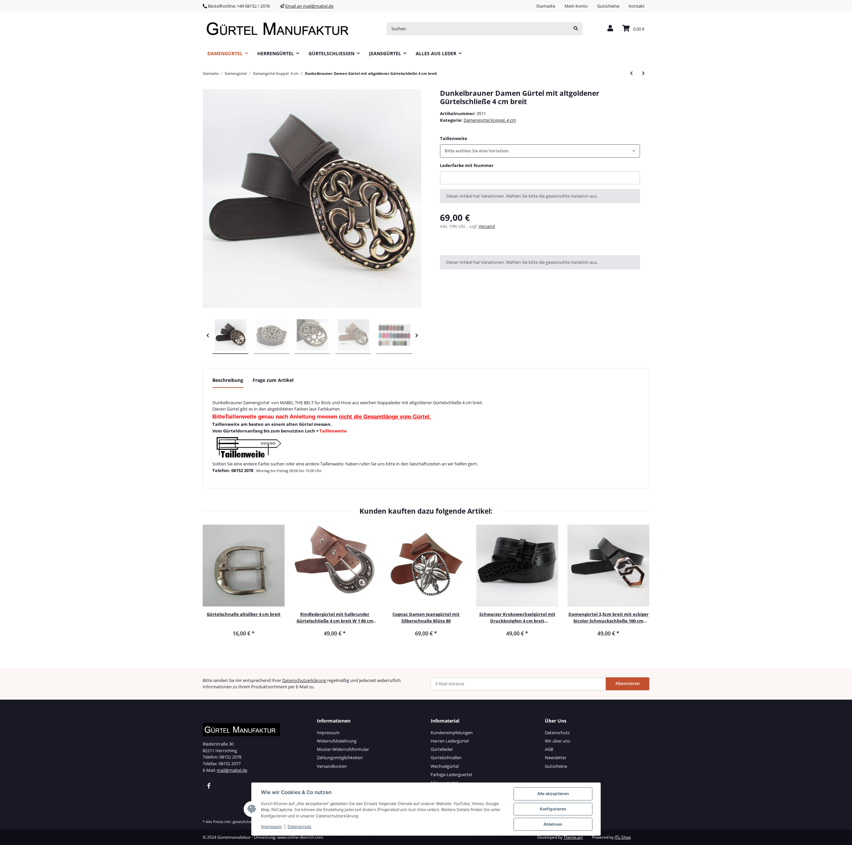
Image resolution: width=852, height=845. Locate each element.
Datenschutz (557, 733)
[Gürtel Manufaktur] (280, 29)
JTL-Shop (623, 837)
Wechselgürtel (445, 766)
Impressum (328, 733)
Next (416, 335)
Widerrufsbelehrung (336, 741)
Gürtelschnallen (446, 757)
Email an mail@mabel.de (309, 6)
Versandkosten (332, 766)
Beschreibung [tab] (227, 380)
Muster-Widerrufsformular (343, 749)
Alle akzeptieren (553, 793)
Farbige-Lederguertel (451, 774)
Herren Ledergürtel (450, 741)
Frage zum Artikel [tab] (273, 380)
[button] (610, 29)
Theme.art (573, 837)
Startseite (545, 6)
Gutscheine (608, 6)
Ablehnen (552, 824)
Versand (487, 226)
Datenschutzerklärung (304, 680)
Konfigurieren (553, 808)
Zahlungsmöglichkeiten (340, 757)
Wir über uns (557, 741)
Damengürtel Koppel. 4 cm (490, 120)
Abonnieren (627, 683)
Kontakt (637, 6)
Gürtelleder (442, 749)
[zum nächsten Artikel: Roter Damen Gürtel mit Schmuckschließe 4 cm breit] (643, 73)
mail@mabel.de (232, 770)
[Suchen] (575, 28)
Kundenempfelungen (452, 733)
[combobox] (540, 150)
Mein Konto (576, 6)
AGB (549, 749)
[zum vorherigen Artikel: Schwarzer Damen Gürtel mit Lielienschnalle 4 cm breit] (631, 73)
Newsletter (555, 757)
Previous (207, 335)
